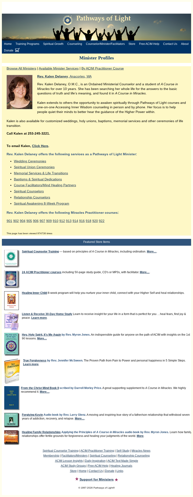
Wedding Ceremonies (30, 161)
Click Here (40, 146)
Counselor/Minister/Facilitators (105, 44)
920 (95, 221)
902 (16, 221)
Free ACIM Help (149, 44)
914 (75, 221)
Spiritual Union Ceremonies (34, 167)
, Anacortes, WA (64, 76)
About (185, 44)
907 (42, 221)
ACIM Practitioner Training (97, 450)
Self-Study (122, 450)
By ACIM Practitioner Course (102, 68)
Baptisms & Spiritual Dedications (38, 179)
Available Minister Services (59, 68)
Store (132, 44)
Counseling (74, 44)
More (140, 436)
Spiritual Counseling (103, 455)
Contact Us (170, 44)
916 (82, 221)
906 (36, 221)
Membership (51, 455)
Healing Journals (121, 465)
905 (29, 221)
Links (120, 471)
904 (22, 221)
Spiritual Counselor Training (61, 450)
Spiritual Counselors (29, 191)
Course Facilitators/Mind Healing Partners (45, 185)
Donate (8, 50)
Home (8, 44)
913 (69, 221)
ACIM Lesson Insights (69, 460)
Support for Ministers (97, 479)
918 (88, 221)
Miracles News (141, 450)
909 (49, 221)
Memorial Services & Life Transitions (41, 173)
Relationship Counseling (134, 455)
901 (9, 221)
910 (55, 221)
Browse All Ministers (21, 68)
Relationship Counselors (32, 197)
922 (102, 221)
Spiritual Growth (53, 44)
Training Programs (27, 44)
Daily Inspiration (95, 460)
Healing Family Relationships (41, 432)
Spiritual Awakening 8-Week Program (41, 203)
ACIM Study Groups (73, 465)
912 (62, 221)
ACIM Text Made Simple (123, 460)
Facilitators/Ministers (74, 455)
